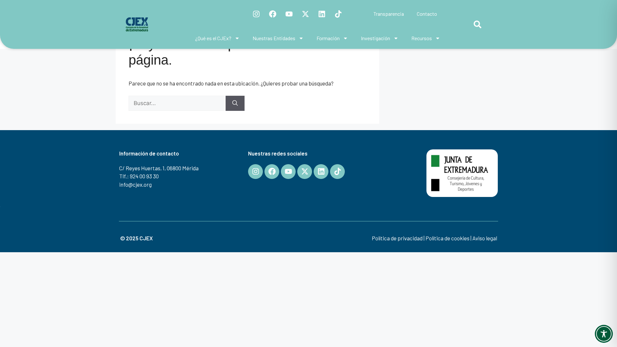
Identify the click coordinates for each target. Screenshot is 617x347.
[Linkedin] (322, 13)
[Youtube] (289, 13)
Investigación (375, 38)
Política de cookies (447, 238)
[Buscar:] (177, 103)
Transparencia (388, 14)
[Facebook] (272, 13)
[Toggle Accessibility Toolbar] (603, 333)
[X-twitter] (305, 13)
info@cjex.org (135, 184)
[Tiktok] (338, 13)
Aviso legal (484, 238)
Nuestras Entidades (274, 38)
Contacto (427, 14)
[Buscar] (235, 103)
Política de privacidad (397, 238)
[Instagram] (256, 13)
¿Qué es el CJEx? (213, 38)
